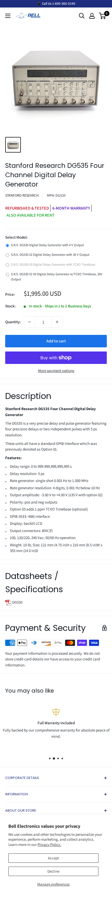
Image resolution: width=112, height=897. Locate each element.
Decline (53, 871)
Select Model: (16, 237)
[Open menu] (7, 16)
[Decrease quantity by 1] (29, 321)
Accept (53, 857)
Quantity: (13, 321)
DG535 (16, 602)
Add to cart (56, 341)
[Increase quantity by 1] (57, 321)
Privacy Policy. (49, 844)
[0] (102, 16)
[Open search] (82, 16)
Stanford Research (22, 195)
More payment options (56, 370)
